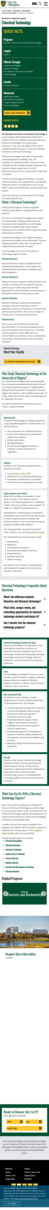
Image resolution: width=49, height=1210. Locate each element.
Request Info (12, 1128)
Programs (26, 11)
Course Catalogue (11, 105)
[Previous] (5, 893)
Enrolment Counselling (13, 99)
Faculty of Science (9, 13)
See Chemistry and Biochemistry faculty (20, 361)
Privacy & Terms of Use (32, 1172)
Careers (8, 1172)
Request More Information (15, 113)
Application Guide (11, 96)
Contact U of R (10, 1175)
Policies (27, 1168)
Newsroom (8, 1168)
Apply (9, 1121)
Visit (28, 1121)
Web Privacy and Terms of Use (26, 1199)
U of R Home (6, 11)
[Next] (43, 893)
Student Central (29, 1175)
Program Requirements (14, 102)
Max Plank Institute (36, 532)
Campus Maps (10, 1179)
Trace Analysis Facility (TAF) (18, 473)
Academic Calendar (36, 827)
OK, (11, 1203)
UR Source (28, 1179)
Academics (17, 11)
